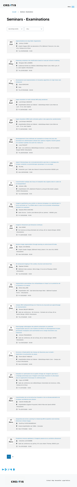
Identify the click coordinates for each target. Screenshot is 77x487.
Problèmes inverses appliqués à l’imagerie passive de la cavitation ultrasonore (38, 438)
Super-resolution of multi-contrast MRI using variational (31, 99)
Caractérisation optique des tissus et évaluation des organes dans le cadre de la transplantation (38, 182)
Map (53, 480)
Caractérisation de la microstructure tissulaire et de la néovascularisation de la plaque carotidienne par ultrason (38, 398)
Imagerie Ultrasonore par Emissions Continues (29, 224)
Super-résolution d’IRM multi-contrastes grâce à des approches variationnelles (38, 119)
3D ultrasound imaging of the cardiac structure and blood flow (34, 264)
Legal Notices (66, 480)
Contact (48, 480)
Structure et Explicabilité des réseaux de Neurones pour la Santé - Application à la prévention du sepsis (35, 353)
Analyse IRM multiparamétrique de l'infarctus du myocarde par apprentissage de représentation (38, 306)
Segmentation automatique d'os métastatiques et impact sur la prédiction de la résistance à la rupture (38, 284)
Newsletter (58, 480)
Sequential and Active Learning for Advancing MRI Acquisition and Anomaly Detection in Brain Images (37, 420)
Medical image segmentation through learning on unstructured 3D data (36, 244)
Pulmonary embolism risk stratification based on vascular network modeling (37, 60)
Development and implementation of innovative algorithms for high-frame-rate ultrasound (38, 81)
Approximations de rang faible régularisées (28, 41)
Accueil (14, 12)
